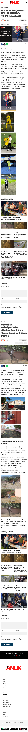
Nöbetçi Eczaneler (7, 704)
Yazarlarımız (5, 716)
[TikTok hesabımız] (19, 655)
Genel (25, 24)
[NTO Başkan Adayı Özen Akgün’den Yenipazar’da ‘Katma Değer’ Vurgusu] (14, 208)
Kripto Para (5, 700)
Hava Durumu (5, 698)
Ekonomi (4, 687)
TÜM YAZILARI (23, 20)
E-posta (17, 298)
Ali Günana (7, 20)
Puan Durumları (6, 706)
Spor (4, 692)
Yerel (25, 343)
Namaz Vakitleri (6, 702)
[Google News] (24, 45)
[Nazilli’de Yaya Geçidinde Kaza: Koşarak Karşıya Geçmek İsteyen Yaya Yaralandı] (14, 600)
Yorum (2, 289)
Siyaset (4, 685)
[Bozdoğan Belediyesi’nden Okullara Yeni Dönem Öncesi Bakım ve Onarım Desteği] (7, 226)
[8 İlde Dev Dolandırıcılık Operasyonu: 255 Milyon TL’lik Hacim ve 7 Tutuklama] (14, 268)
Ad (2, 298)
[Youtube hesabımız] (16, 655)
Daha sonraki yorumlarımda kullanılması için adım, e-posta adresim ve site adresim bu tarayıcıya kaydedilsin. (14, 306)
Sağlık (4, 690)
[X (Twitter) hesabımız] (12, 655)
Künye (4, 714)
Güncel (21, 343)
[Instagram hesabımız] (14, 655)
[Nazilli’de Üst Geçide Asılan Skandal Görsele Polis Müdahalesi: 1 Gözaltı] (20, 226)
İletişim (4, 712)
